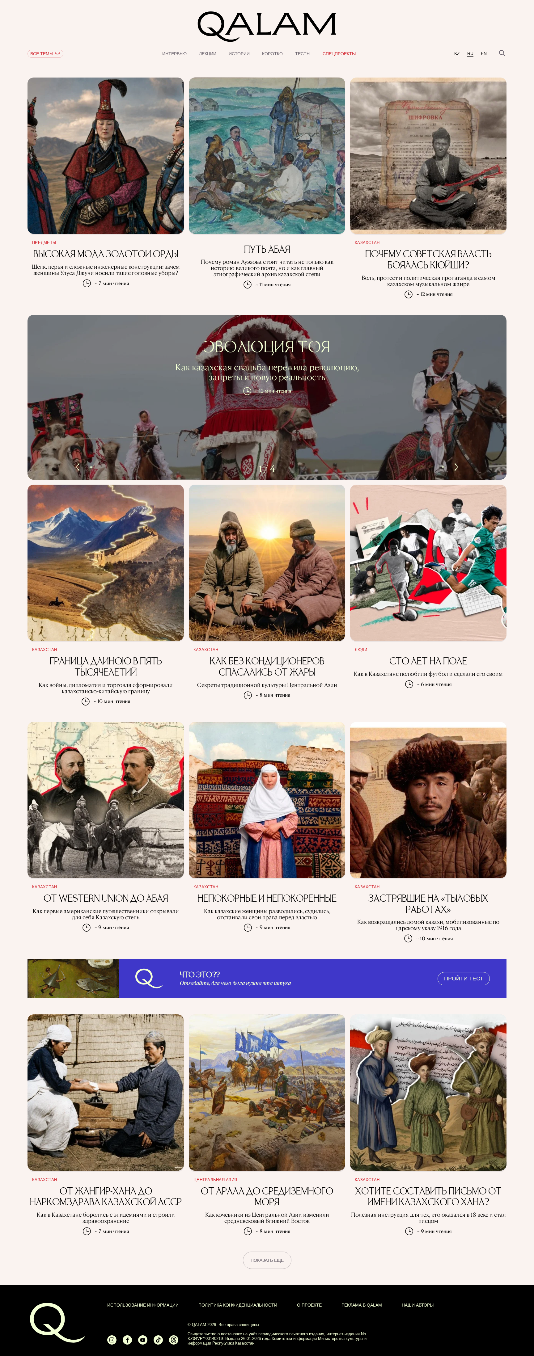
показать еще (267, 1260)
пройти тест (463, 978)
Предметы (44, 243)
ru (470, 53)
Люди (361, 650)
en (484, 53)
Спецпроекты (339, 54)
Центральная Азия (215, 1180)
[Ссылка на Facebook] (127, 1342)
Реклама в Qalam (361, 1305)
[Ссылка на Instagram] (112, 1342)
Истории (239, 54)
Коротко (272, 54)
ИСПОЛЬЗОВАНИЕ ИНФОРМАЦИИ (143, 1305)
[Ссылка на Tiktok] (158, 1342)
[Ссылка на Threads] (173, 1342)
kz (457, 53)
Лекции (207, 54)
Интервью (174, 54)
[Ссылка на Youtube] (142, 1342)
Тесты (302, 54)
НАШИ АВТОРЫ (418, 1305)
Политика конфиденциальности (237, 1305)
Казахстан (367, 243)
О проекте (309, 1305)
